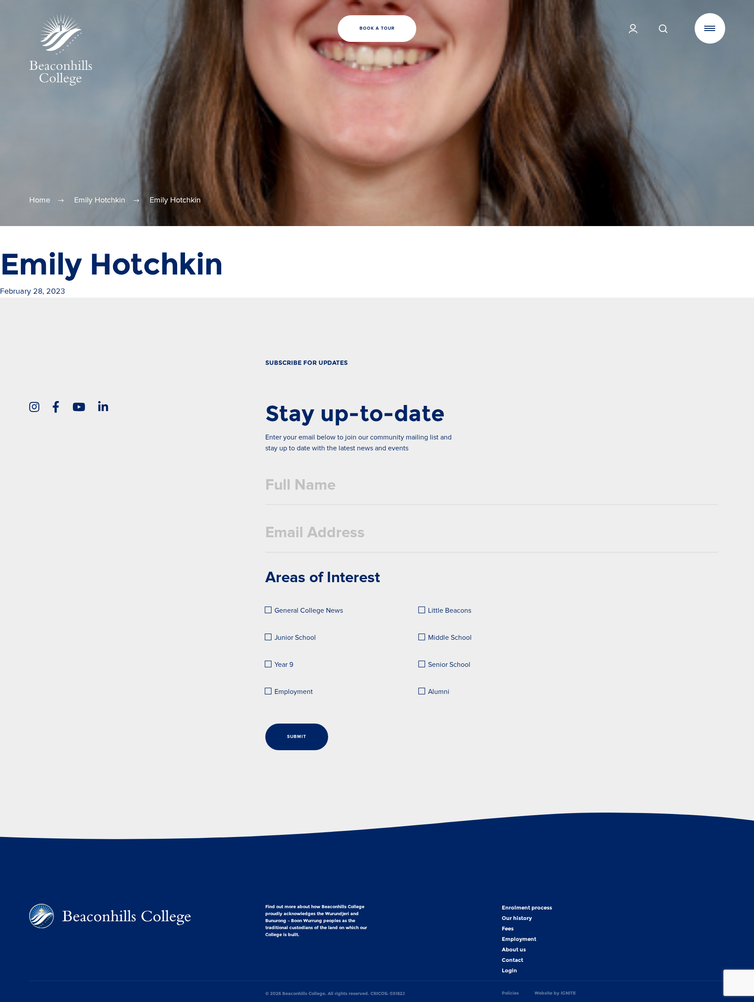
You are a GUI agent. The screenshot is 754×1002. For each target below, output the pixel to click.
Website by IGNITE (555, 993)
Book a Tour (377, 28)
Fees (508, 928)
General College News (308, 610)
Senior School (449, 665)
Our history (517, 918)
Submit (296, 736)
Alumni (438, 692)
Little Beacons (449, 610)
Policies (510, 993)
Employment (293, 692)
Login (509, 970)
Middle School (450, 638)
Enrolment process (527, 907)
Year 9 (283, 665)
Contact (512, 960)
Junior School (295, 638)
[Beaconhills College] (145, 49)
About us (514, 949)
